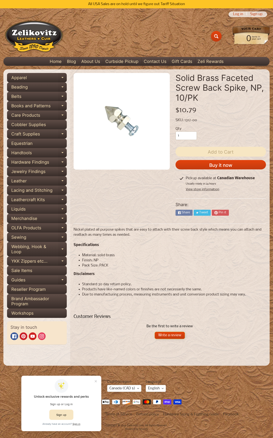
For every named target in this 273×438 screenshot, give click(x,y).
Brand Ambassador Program (30, 301)
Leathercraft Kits (39, 200)
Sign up (256, 14)
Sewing (39, 238)
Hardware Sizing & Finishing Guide (191, 414)
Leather (39, 182)
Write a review (169, 335)
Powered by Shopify (136, 429)
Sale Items (21, 270)
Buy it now (220, 165)
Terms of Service (118, 414)
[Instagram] (42, 336)
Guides (39, 281)
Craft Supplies (39, 135)
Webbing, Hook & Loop (39, 249)
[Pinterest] (23, 336)
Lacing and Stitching (39, 191)
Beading (39, 88)
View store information (202, 189)
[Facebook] (14, 336)
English (154, 388)
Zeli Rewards (210, 61)
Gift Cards (182, 61)
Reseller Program (28, 289)
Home (56, 61)
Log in (238, 14)
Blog (71, 61)
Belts (39, 97)
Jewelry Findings (39, 172)
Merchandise (39, 219)
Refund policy (147, 414)
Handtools (39, 153)
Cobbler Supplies (28, 124)
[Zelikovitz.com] (33, 36)
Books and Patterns (39, 107)
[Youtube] (32, 336)
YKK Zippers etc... (39, 262)
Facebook (231, 414)
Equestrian (22, 143)
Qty (179, 129)
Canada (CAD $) (122, 388)
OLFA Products (39, 229)
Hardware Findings (39, 163)
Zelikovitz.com (135, 425)
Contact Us (155, 61)
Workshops (22, 313)
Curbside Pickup (121, 61)
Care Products (39, 116)
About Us (90, 61)
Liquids (39, 210)
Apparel (39, 78)
